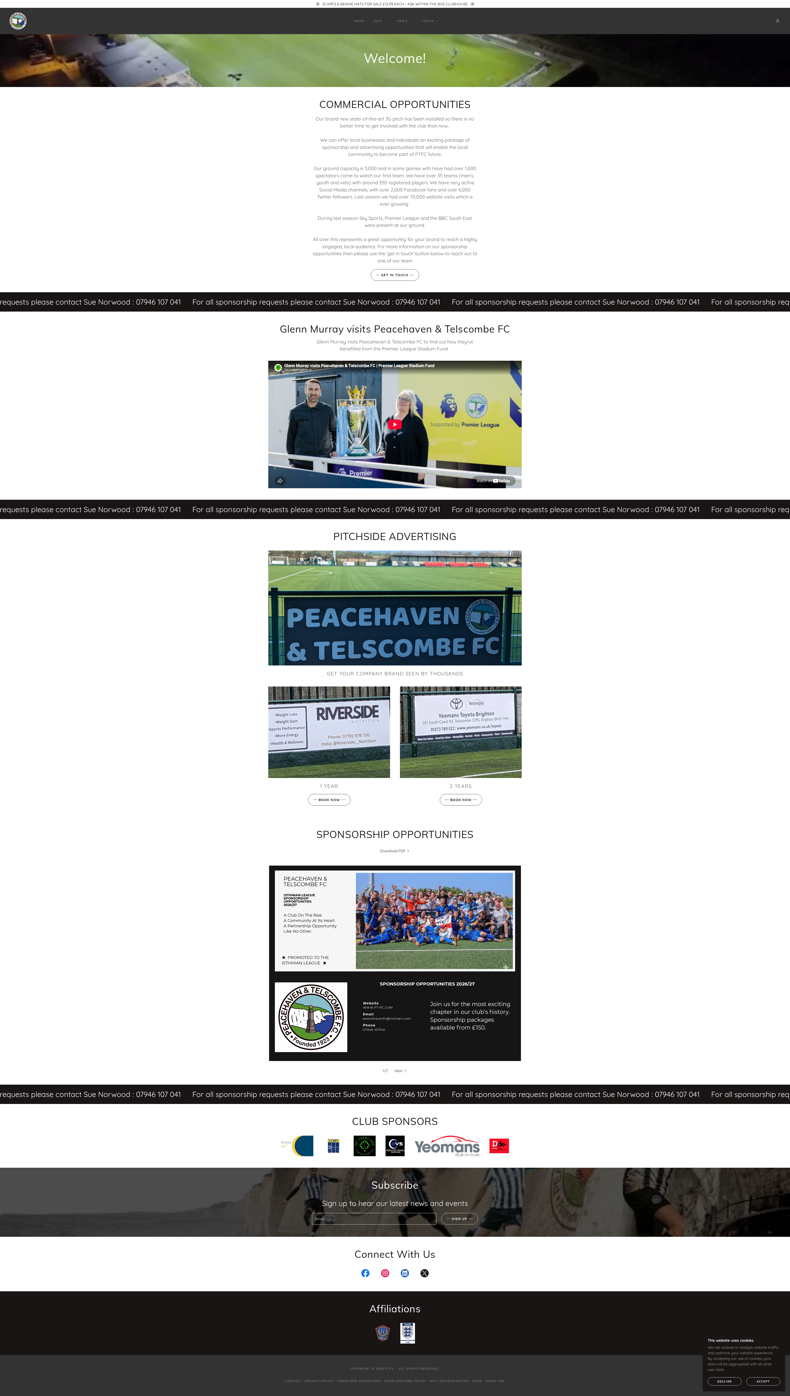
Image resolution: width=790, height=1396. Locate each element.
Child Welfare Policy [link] (405, 1381)
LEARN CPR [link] (495, 1381)
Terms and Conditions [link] (359, 1381)
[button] (379, 21)
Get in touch (395, 275)
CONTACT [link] (293, 1381)
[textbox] (374, 1218)
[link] (18, 20)
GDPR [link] (477, 1381)
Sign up (459, 1219)
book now (461, 800)
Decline (724, 1381)
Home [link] (359, 21)
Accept (763, 1381)
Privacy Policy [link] (319, 1381)
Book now (329, 800)
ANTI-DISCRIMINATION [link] (449, 1381)
